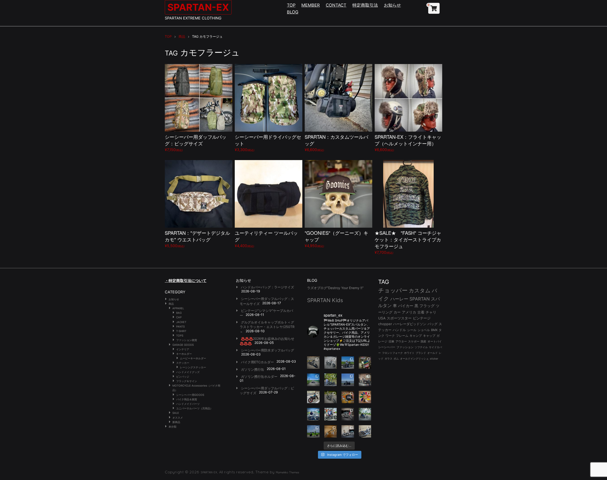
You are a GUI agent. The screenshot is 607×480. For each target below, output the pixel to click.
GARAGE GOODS (183, 344)
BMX (434, 330)
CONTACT (336, 5)
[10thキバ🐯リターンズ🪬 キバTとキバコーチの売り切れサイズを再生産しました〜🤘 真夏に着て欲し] (313, 414)
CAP (179, 317)
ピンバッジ (182, 376)
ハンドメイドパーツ (188, 404)
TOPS (179, 335)
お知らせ (392, 5)
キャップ (429, 335)
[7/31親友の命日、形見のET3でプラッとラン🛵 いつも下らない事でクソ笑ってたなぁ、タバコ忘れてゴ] (330, 380)
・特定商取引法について (186, 280)
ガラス (388, 358)
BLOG (292, 11)
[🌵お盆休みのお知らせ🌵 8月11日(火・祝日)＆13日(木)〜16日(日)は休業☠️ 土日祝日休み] (347, 380)
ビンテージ (422, 318)
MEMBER (310, 5)
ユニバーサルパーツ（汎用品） (194, 408)
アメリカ (409, 312)
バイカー (405, 305)
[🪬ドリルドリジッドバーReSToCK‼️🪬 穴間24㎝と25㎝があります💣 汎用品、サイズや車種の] (365, 431)
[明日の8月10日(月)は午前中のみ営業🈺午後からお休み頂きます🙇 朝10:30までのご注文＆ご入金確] (313, 380)
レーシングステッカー (193, 367)
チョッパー (393, 290)
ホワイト (409, 353)
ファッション (405, 347)
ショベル (424, 330)
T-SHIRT (181, 331)
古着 (420, 312)
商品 (171, 303)
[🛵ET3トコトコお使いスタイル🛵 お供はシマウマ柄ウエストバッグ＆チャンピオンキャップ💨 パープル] (313, 431)
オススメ (177, 417)
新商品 (176, 422)
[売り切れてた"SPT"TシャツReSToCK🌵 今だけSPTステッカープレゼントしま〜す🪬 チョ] (330, 414)
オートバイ (435, 341)
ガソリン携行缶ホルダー (259, 376)
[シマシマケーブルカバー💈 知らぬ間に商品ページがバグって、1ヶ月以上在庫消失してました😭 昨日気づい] (365, 362)
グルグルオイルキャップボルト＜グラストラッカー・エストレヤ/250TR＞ (267, 326)
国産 (423, 341)
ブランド (421, 353)
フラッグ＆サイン (186, 381)
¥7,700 (408, 242)
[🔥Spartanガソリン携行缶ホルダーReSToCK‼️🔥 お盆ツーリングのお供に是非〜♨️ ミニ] (313, 397)
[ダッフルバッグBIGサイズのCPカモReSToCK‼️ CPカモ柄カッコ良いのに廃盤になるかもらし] (347, 431)
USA (382, 318)
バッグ (432, 324)
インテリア (182, 349)
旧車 (391, 341)
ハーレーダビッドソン (409, 324)
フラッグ (427, 306)
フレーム (402, 335)
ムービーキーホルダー (193, 358)
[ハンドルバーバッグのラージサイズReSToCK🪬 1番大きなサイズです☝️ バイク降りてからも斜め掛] (313, 362)
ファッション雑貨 (186, 340)
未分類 (172, 426)
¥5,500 (197, 238)
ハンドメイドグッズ (188, 372)
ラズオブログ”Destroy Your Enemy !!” (335, 288)
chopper (385, 324)
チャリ (431, 312)
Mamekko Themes (287, 472)
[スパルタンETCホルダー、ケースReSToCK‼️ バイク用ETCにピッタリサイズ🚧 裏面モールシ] (365, 380)
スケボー (413, 341)
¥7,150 (195, 142)
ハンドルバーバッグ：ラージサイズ (267, 287)
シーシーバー (386, 347)
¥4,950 (336, 238)
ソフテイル (421, 347)
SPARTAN (419, 299)
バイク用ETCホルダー (257, 362)
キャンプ (415, 335)
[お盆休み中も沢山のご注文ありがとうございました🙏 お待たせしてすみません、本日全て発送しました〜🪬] (330, 362)
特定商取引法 (365, 5)
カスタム (420, 290)
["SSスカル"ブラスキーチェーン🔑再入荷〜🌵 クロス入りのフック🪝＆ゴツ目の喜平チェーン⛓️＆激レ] (330, 431)
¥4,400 (266, 238)
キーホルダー (184, 353)
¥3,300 (268, 142)
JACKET (181, 322)
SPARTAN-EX (198, 7)
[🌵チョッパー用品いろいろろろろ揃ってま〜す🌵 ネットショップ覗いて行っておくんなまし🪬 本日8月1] (347, 362)
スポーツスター (399, 318)
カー (397, 312)
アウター (401, 341)
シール (411, 330)
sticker (434, 358)
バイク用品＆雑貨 (186, 399)
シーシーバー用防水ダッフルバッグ (267, 350)
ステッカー (182, 363)
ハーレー (399, 299)
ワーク (390, 335)
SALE (175, 413)
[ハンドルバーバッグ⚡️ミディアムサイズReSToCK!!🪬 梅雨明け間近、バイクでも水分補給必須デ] (347, 414)
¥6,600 (336, 142)
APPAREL (178, 308)
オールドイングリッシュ (414, 358)
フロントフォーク (392, 353)
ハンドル (399, 330)
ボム (396, 358)
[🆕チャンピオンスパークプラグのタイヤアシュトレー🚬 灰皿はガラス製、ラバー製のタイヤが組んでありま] (347, 397)
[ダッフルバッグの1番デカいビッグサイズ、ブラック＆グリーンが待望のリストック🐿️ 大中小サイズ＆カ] (330, 397)
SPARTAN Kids (325, 300)
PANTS (180, 326)
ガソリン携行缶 (252, 369)
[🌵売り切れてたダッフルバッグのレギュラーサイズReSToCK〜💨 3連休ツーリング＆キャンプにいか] (365, 414)
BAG (179, 312)
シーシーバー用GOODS (190, 395)
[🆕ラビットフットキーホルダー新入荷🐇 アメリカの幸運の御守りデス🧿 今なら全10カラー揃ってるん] (365, 397)
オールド (432, 353)
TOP (291, 5)
